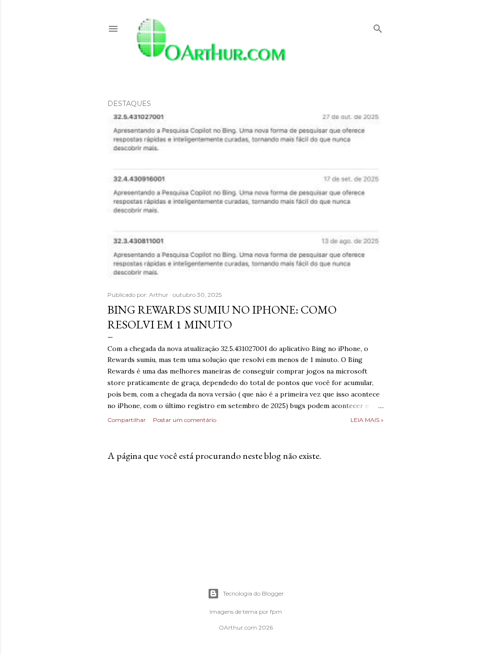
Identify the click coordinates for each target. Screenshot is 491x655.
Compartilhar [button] (126, 419)
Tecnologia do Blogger (253, 593)
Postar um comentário (184, 419)
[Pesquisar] (378, 26)
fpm (276, 611)
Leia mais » (367, 419)
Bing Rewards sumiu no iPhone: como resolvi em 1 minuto (222, 317)
